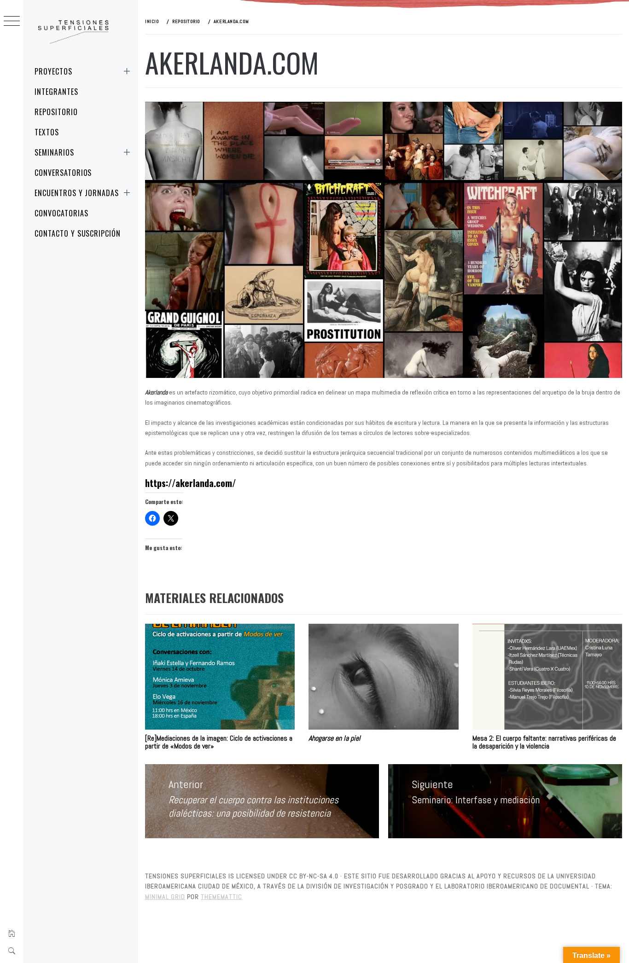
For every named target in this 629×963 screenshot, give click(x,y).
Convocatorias (61, 213)
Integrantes (56, 91)
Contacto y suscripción (78, 233)
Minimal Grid (165, 897)
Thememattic (221, 897)
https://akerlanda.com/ (190, 483)
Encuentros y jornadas (77, 192)
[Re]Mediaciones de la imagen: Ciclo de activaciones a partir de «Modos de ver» (218, 742)
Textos (47, 132)
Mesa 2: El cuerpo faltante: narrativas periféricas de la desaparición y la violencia (544, 742)
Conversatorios (63, 172)
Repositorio (56, 111)
